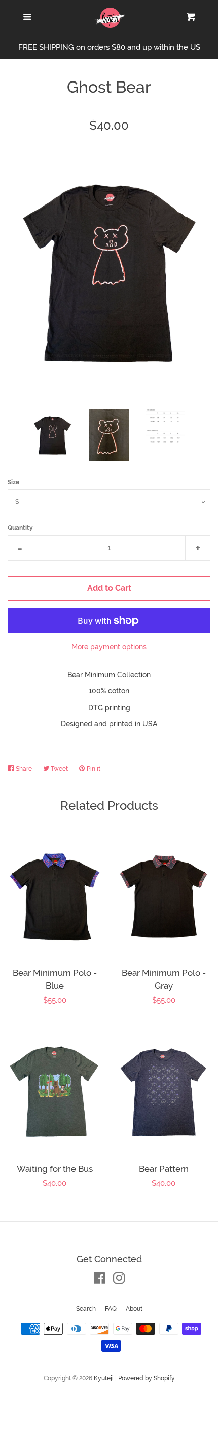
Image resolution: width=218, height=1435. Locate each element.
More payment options (109, 647)
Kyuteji (104, 1378)
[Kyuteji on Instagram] (119, 1280)
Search (86, 1309)
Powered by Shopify (146, 1378)
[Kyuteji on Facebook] (99, 1280)
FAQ (111, 1309)
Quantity (20, 527)
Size (13, 482)
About (134, 1309)
